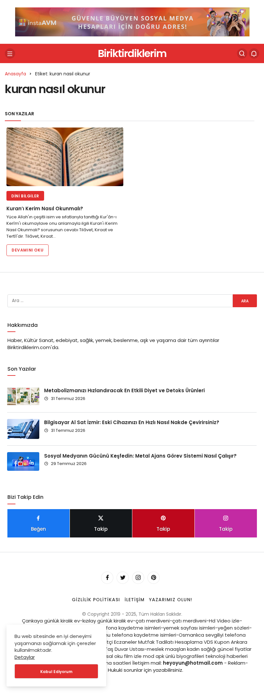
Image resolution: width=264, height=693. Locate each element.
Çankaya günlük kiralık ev (51, 620)
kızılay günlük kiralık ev (107, 620)
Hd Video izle (224, 620)
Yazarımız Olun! (170, 599)
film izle (133, 656)
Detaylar (24, 657)
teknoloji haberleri (226, 656)
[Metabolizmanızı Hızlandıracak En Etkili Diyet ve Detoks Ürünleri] (23, 396)
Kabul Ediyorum (56, 671)
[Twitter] (123, 578)
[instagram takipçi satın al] (132, 21)
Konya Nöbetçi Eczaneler (107, 642)
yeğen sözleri (233, 627)
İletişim (135, 599)
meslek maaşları (166, 649)
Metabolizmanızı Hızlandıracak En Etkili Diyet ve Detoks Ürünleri (124, 390)
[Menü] (10, 53)
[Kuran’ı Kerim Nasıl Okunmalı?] (64, 157)
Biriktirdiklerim (132, 53)
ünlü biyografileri (184, 656)
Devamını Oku (27, 250)
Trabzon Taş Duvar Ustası (114, 649)
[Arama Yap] (242, 53)
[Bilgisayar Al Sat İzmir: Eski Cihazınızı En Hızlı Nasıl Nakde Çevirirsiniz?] (23, 429)
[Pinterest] (153, 578)
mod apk (153, 656)
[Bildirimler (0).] (254, 53)
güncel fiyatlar (234, 649)
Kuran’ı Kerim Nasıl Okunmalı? (44, 208)
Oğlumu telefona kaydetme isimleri (118, 627)
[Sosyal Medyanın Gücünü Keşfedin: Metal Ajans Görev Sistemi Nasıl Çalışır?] (23, 461)
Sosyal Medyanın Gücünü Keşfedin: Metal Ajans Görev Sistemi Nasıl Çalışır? (140, 455)
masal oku (110, 656)
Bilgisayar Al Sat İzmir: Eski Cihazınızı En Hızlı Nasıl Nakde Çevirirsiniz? (131, 422)
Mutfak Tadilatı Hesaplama (170, 642)
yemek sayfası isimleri (189, 627)
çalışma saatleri (112, 663)
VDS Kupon (217, 642)
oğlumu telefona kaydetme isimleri (134, 634)
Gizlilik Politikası (96, 599)
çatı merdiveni (153, 620)
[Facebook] (107, 578)
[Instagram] (138, 578)
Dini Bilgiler (25, 196)
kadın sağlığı (201, 649)
